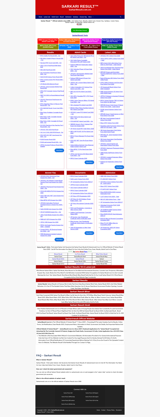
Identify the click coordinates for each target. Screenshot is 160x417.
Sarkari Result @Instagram (91, 396)
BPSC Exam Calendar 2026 (78, 158)
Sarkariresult (80, 263)
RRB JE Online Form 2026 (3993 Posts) (112, 46)
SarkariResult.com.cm (57, 410)
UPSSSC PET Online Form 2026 (69, 46)
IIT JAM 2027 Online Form (108, 179)
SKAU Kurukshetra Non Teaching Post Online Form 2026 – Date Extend (111, 68)
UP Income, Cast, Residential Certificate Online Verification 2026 (80, 217)
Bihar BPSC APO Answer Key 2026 (51, 200)
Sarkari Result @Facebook (68, 400)
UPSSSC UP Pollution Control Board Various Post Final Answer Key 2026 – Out (51, 182)
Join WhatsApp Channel (80, 30)
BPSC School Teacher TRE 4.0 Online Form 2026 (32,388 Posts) (111, 101)
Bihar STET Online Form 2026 (109, 123)
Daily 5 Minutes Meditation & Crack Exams (69, 40)
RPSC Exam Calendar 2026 (78, 190)
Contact (103, 410)
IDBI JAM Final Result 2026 (47, 69)
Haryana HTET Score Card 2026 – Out (50, 63)
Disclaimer (119, 410)
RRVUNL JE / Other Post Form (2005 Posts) (90, 46)
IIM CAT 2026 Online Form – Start (110, 199)
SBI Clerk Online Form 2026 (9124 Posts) (90, 40)
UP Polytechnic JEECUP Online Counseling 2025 (110, 228)
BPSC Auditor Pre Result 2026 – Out (50, 55)
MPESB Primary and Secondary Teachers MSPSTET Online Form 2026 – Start (112, 73)
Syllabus (75, 17)
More (90, 17)
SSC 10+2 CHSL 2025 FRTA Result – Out (51, 132)
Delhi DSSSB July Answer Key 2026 (51, 209)
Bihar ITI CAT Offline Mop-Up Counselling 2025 (109, 223)
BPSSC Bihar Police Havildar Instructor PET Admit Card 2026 (82, 108)
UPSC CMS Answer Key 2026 (49, 222)
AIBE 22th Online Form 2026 (108, 176)
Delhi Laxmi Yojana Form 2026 (79, 179)
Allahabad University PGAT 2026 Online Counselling (110, 206)
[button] (120, 17)
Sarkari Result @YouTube (92, 400)
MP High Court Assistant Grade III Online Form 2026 (110, 119)
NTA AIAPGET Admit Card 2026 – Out (81, 121)
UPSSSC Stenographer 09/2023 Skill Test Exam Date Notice (81, 74)
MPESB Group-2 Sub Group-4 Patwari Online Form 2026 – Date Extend (111, 105)
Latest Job (47, 17)
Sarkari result (80, 259)
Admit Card (55, 17)
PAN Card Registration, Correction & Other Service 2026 (81, 208)
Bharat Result (58, 254)
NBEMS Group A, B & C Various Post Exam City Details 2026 (81, 124)
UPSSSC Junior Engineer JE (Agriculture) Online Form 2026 (109, 144)
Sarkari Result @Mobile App (68, 404)
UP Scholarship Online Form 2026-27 (81, 182)
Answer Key (83, 17)
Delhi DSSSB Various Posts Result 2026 (51, 77)
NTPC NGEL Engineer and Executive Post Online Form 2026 (111, 83)
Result (62, 17)
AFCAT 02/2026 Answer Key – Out (50, 212)
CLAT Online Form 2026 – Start (109, 196)
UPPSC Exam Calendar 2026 (79, 185)
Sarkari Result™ (80, 6)
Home (40, 17)
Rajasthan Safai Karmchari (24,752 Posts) (112, 40)
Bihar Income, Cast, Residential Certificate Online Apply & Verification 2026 (81, 223)
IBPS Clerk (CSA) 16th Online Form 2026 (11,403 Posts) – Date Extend (111, 63)
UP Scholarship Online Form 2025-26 (81, 193)
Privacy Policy (111, 410)
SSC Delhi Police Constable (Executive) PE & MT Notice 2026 (80, 61)
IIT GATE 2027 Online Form (108, 189)
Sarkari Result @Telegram (92, 393)
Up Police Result (80, 254)
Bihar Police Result (101, 254)
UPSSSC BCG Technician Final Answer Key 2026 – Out (49, 176)
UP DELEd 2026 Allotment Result (49, 84)
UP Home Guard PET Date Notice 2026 (82, 128)
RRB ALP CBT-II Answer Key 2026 (50, 219)
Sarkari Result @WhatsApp (68, 396)
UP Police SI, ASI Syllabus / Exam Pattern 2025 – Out (80, 199)
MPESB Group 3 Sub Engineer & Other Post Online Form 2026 (112, 114)
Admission (68, 17)
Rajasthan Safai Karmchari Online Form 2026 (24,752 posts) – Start (112, 126)
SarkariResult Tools (80, 35)
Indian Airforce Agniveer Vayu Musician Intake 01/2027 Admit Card (82, 145)
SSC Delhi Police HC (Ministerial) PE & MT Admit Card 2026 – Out (82, 56)
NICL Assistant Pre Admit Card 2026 (81, 105)
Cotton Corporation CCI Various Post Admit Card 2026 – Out (81, 87)
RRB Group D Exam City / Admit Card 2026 (48, 40)
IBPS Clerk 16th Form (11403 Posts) (48, 46)
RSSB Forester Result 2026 (47, 139)
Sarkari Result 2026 (58, 259)
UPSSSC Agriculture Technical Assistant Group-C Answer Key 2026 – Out (51, 204)
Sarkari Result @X (68, 393)
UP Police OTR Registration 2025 (80, 196)
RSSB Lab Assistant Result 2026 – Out (51, 142)
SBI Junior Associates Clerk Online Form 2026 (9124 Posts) (110, 131)
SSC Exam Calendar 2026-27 (79, 187)
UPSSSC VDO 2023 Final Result (49, 129)
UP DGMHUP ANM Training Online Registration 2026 (110, 210)
